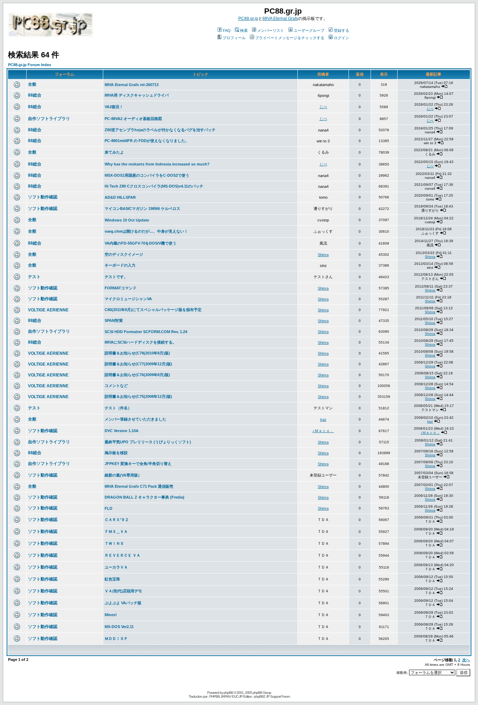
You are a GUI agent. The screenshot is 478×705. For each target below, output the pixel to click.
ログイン (341, 38)
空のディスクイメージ (124, 254)
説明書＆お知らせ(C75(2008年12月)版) (138, 396)
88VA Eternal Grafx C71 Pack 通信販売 (139, 486)
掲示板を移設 (116, 453)
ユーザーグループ (309, 30)
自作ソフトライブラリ (49, 118)
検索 (244, 30)
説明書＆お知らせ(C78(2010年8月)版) (137, 353)
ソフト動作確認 (42, 197)
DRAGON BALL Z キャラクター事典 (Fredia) (144, 497)
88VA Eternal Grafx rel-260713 (132, 85)
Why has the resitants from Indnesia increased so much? (157, 164)
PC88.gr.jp (248, 18)
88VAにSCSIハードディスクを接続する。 (140, 342)
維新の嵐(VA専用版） (123, 475)
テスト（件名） (118, 408)
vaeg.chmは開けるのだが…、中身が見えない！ (146, 231)
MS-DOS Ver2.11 (119, 627)
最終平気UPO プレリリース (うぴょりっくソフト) (148, 442)
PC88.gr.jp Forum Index (29, 65)
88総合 (34, 95)
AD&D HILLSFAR (120, 197)
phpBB (228, 693)
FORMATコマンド (120, 288)
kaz (323, 419)
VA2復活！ (114, 107)
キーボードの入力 (120, 265)
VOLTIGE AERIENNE (48, 310)
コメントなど (116, 385)
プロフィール (234, 38)
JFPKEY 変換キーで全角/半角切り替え (138, 463)
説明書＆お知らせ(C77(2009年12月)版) (138, 364)
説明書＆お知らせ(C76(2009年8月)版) (137, 375)
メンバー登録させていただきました (135, 419)
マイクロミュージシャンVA (128, 299)
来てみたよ (114, 152)
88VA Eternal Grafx (280, 18)
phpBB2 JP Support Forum (272, 696)
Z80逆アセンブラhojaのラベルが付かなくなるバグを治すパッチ (160, 130)
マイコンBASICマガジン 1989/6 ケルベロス (142, 208)
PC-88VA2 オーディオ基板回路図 (133, 119)
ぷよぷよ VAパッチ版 (123, 603)
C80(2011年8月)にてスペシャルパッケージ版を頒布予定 (153, 310)
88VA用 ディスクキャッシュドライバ (137, 95)
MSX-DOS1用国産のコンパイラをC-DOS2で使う (147, 175)
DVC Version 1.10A (122, 431)
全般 (32, 84)
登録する (341, 30)
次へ (466, 660)
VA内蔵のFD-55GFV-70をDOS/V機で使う (140, 243)
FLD (108, 508)
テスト (34, 276)
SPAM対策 (114, 320)
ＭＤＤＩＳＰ (116, 638)
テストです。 (116, 277)
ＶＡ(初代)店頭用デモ (123, 591)
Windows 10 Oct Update (127, 220)
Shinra (323, 255)
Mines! (111, 615)
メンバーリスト (270, 30)
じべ (323, 107)
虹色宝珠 (112, 579)
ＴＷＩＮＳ (114, 543)
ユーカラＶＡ (116, 567)
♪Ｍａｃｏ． (323, 431)
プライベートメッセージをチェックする (289, 38)
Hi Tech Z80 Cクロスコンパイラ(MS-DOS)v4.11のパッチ (154, 186)
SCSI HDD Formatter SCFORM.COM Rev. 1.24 (146, 332)
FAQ (227, 30)
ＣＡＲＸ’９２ (117, 519)
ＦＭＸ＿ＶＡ (116, 531)
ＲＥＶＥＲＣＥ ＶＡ (122, 555)
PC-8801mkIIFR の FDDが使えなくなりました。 (147, 141)
